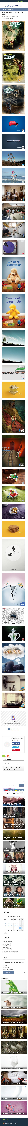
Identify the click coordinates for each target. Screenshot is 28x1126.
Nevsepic (13, 5)
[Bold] (4, 767)
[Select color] (4, 769)
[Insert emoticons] (22, 767)
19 (11, 928)
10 (5, 925)
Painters (7, 967)
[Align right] (19, 767)
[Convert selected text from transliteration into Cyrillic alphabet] (12, 769)
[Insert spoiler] (15, 769)
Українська (20, 790)
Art (6, 965)
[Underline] (9, 767)
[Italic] (7, 767)
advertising (10, 18)
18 (8, 928)
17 (5, 928)
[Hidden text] (7, 769)
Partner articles (6, 1121)
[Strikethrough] (11, 767)
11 (8, 925)
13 (15, 925)
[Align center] (16, 767)
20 (15, 928)
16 (22, 925)
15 (20, 925)
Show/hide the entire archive (10, 951)
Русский (10, 790)
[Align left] (14, 767)
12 (11, 925)
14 (17, 925)
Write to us (5, 1119)
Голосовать (8, 972)
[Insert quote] (10, 769)
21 (17, 928)
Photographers (9, 969)
